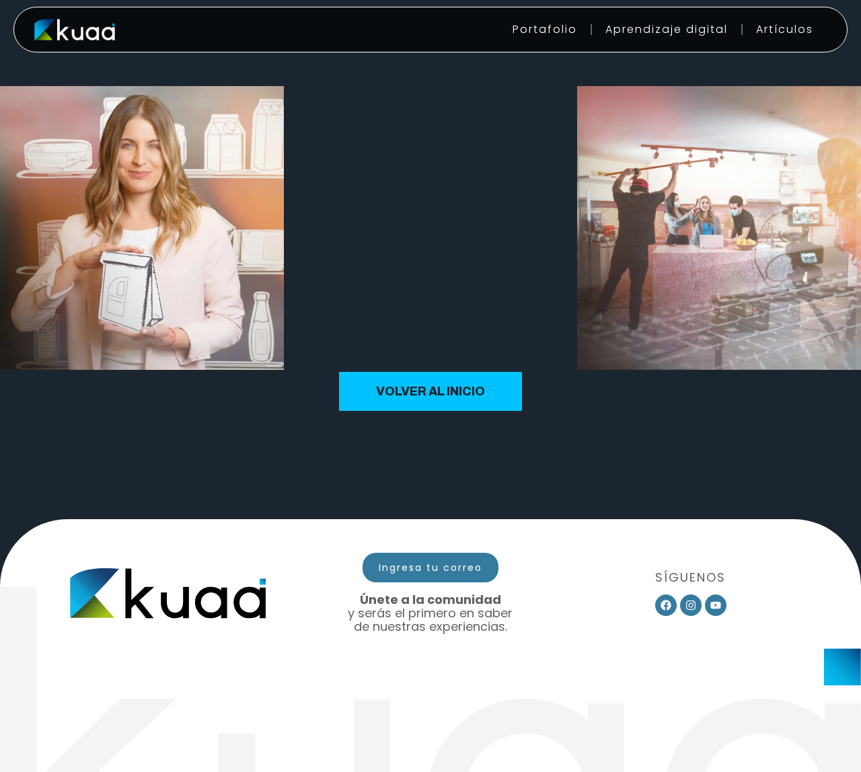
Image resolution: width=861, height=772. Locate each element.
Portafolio (545, 29)
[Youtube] (715, 605)
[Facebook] (666, 605)
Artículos (784, 29)
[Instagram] (691, 605)
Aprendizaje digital (666, 29)
